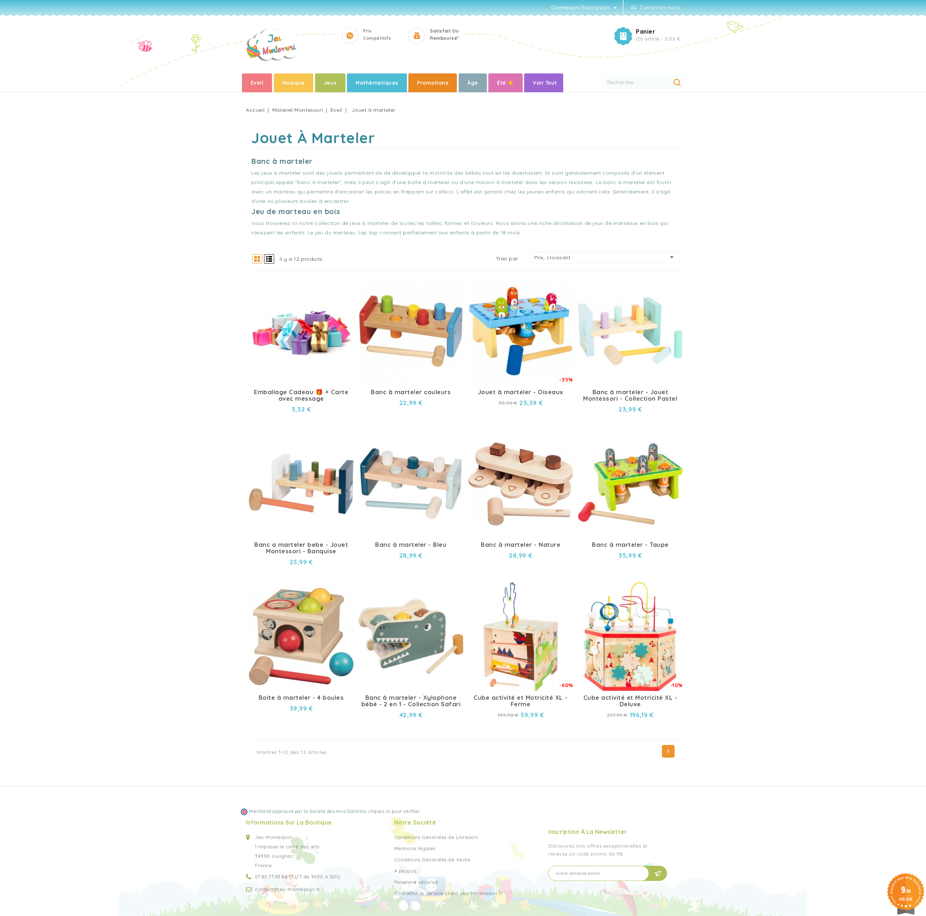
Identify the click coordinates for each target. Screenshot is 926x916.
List (269, 259)
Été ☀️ (505, 83)
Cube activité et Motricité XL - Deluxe (630, 700)
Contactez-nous (660, 7)
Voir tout (545, 83)
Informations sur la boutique (289, 822)
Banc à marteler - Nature (520, 544)
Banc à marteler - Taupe (630, 544)
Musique (294, 83)
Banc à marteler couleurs (411, 392)
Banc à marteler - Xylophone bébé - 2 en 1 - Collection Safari (411, 700)
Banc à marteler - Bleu (410, 544)
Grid (257, 259)
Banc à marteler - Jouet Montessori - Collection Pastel (630, 395)
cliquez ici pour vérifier (394, 811)
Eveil (257, 83)
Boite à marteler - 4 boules (301, 697)
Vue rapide (341, 279)
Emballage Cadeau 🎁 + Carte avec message (301, 395)
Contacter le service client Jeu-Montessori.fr (448, 893)
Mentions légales (415, 848)
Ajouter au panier (341, 292)
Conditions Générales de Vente (432, 859)
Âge (472, 83)
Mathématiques (377, 83)
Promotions (432, 83)
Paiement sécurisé (416, 882)
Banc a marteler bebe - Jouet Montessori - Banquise (301, 547)
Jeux (330, 83)
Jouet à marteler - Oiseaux (521, 392)
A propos (405, 871)
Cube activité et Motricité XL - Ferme (520, 700)
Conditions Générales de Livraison (436, 837)
